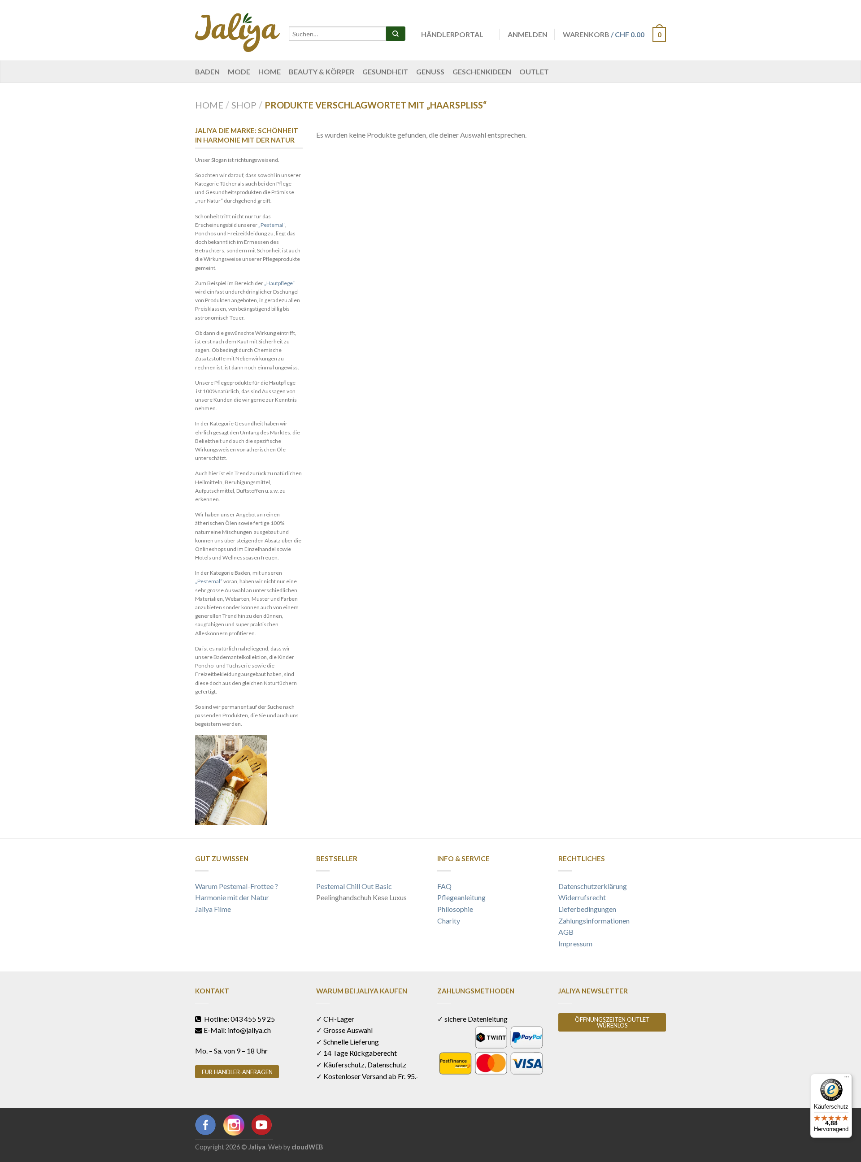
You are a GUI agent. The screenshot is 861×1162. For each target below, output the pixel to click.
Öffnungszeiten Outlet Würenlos (612, 1022)
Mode (239, 71)
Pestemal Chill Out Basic (354, 886)
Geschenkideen (481, 71)
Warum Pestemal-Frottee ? (236, 886)
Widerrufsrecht (582, 897)
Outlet (534, 71)
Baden (207, 71)
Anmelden (528, 34)
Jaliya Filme (213, 909)
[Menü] (846, 1079)
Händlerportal (452, 34)
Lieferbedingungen (587, 909)
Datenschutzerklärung (592, 886)
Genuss (430, 71)
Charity (448, 920)
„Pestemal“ (271, 224)
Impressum (575, 943)
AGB (566, 932)
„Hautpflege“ (279, 283)
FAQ (444, 886)
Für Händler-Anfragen (237, 1071)
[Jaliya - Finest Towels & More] (237, 30)
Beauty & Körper (321, 71)
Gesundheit (385, 71)
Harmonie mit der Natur (232, 897)
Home (269, 71)
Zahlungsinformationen (594, 920)
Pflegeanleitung (461, 897)
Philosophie (455, 909)
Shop (244, 105)
